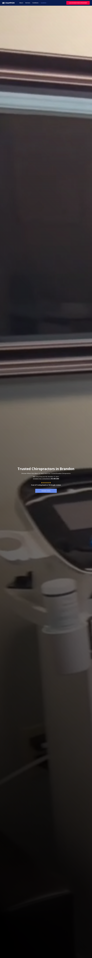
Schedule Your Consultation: (46, 478)
